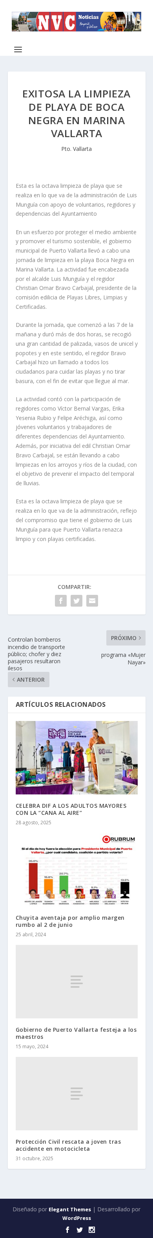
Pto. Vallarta (76, 148)
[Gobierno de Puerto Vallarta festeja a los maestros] (77, 981)
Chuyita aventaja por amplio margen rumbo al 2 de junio (70, 921)
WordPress (76, 1217)
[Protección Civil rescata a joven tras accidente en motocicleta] (77, 1093)
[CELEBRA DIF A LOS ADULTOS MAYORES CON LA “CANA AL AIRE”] (77, 757)
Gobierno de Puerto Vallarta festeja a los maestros (76, 1033)
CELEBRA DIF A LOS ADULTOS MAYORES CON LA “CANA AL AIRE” (71, 809)
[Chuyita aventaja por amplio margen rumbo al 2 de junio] (77, 869)
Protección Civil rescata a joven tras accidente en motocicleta (68, 1145)
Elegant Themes (70, 1209)
